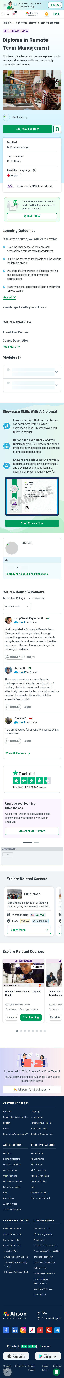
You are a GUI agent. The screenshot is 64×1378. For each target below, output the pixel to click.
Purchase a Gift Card (40, 1198)
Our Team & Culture (12, 1164)
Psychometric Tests (12, 1246)
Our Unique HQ (10, 1170)
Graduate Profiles (39, 1181)
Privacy (18, 1366)
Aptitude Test (12, 1251)
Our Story (7, 1153)
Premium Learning (39, 1193)
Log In (56, 14)
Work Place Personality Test (16, 1264)
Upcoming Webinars (43, 1289)
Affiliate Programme (43, 1234)
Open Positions (10, 1176)
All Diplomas (36, 1164)
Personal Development (41, 1123)
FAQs (44, 1313)
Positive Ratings (19, 147)
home (6, 23)
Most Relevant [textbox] (12, 606)
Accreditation (37, 1153)
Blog (5, 1193)
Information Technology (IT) (15, 1134)
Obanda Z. (20, 718)
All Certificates (37, 1159)
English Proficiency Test (17, 1272)
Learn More (18, 929)
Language (35, 1112)
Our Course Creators (12, 1181)
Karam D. (19, 668)
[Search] (6, 12)
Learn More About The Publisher (25, 574)
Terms (25, 1366)
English (6, 1123)
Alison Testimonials (40, 1176)
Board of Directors (11, 1159)
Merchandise (40, 1294)
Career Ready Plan (11, 1240)
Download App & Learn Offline (47, 1251)
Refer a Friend (40, 1268)
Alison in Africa (10, 1204)
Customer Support (51, 1318)
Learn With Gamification (44, 1262)
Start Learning (31, 1017)
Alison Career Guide (12, 1234)
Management (37, 1117)
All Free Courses (38, 1170)
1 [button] (27, 845)
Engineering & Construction (15, 1117)
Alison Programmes (12, 1209)
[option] (32, 818)
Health (6, 1128)
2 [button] (37, 845)
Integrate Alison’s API (43, 1257)
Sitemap (57, 1366)
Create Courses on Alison (45, 1246)
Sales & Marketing (39, 1128)
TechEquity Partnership (44, 1274)
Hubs (33, 1187)
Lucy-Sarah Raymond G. (28, 618)
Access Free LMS (42, 1229)
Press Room (8, 1198)
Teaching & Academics (41, 1134)
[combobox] (17, 606)
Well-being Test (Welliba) (17, 1257)
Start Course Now (27, 129)
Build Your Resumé (12, 1229)
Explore (3, 14)
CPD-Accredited (41, 186)
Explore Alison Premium (32, 831)
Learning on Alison (11, 1187)
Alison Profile (40, 1240)
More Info (11, 1017)
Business (7, 1112)
